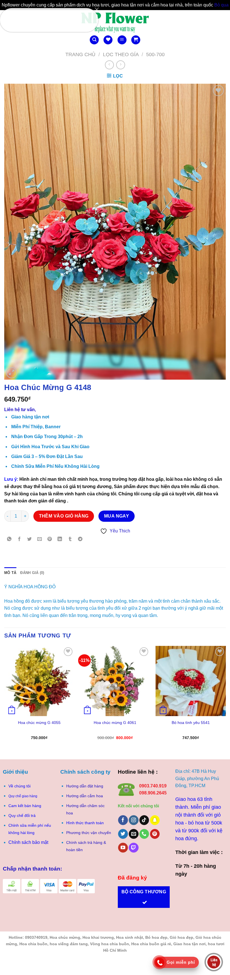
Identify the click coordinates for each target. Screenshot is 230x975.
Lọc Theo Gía (121, 54)
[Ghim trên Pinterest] (49, 539)
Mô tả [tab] (10, 573)
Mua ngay (116, 516)
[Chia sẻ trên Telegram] (80, 539)
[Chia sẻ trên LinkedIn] (60, 539)
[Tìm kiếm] (94, 40)
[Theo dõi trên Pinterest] (155, 834)
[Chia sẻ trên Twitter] (29, 539)
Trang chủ (80, 54)
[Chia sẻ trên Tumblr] (70, 539)
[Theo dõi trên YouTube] (123, 848)
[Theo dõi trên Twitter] (123, 834)
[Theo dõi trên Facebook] (123, 820)
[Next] (225, 698)
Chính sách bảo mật (28, 842)
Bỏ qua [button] (221, 5)
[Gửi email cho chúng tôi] (134, 834)
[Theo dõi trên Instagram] (134, 820)
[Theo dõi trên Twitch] (134, 848)
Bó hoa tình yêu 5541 (191, 722)
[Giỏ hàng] (135, 40)
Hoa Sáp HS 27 (47, 19)
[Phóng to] (11, 372)
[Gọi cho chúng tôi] (144, 834)
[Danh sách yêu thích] (108, 40)
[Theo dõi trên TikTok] (144, 820)
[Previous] (4, 698)
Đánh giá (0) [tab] (32, 573)
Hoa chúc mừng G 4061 (115, 722)
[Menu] (122, 40)
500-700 (155, 54)
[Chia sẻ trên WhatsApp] (9, 539)
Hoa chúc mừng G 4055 (39, 722)
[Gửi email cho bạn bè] (39, 539)
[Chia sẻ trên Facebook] (19, 539)
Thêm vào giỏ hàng (64, 516)
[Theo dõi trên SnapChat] (155, 820)
